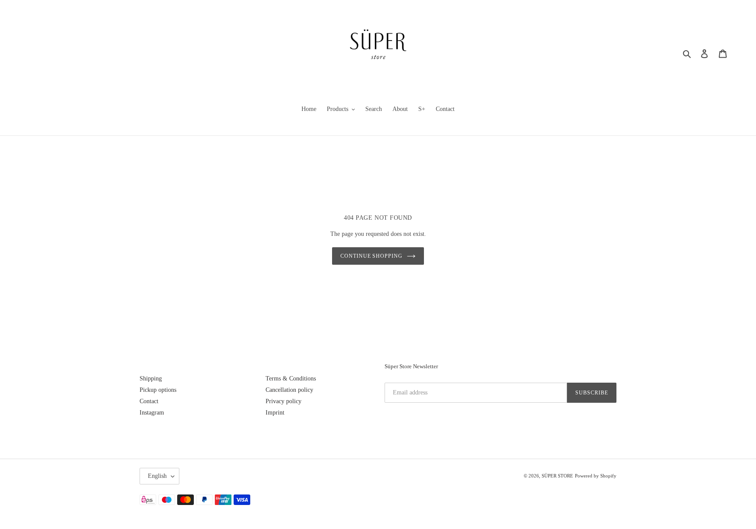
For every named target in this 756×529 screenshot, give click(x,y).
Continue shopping (371, 256)
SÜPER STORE (557, 475)
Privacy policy (283, 401)
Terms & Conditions (291, 378)
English (157, 476)
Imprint (275, 412)
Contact (149, 401)
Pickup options (158, 390)
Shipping (151, 378)
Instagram (152, 412)
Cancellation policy (289, 390)
